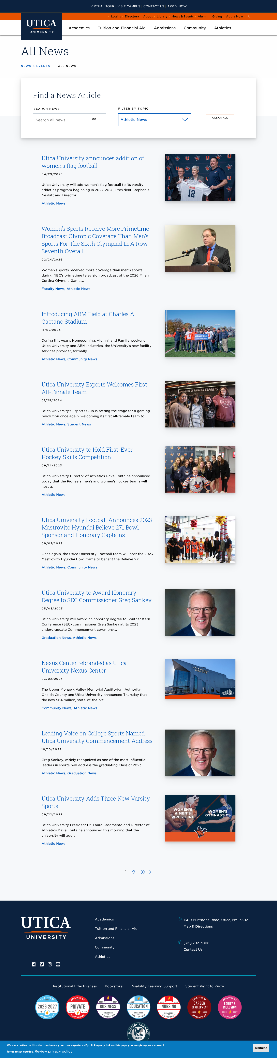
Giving (217, 16)
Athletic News (53, 203)
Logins (116, 16)
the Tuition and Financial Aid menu (122, 33)
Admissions (165, 28)
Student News (79, 424)
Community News (82, 359)
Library (162, 16)
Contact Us (153, 6)
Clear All (220, 117)
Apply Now (177, 6)
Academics (79, 28)
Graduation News (56, 638)
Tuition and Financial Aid (122, 28)
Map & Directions (198, 926)
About (148, 16)
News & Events (183, 16)
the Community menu (195, 33)
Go (94, 119)
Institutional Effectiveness (75, 986)
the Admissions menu (165, 33)
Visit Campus (128, 6)
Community (195, 28)
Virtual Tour (102, 6)
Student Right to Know (204, 986)
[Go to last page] (150, 872)
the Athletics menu (223, 33)
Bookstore (113, 986)
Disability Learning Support (154, 986)
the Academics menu (79, 33)
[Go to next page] (142, 872)
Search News (47, 108)
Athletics (222, 28)
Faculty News (53, 289)
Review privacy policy (53, 1051)
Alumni (203, 16)
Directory (132, 16)
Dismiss (261, 1048)
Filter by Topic (133, 108)
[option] (34, 964)
